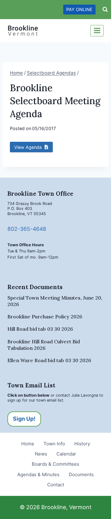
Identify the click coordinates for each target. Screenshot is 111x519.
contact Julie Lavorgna (77, 395)
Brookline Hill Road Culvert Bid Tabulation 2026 (43, 344)
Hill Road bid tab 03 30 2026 (40, 329)
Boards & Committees (55, 464)
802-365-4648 (26, 229)
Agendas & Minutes (38, 474)
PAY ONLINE (79, 9)
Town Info (54, 444)
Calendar (66, 454)
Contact (55, 485)
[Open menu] (97, 30)
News (41, 454)
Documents (81, 474)
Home (27, 444)
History (82, 444)
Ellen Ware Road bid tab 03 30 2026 (49, 360)
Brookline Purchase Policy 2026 (44, 316)
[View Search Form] (105, 9)
